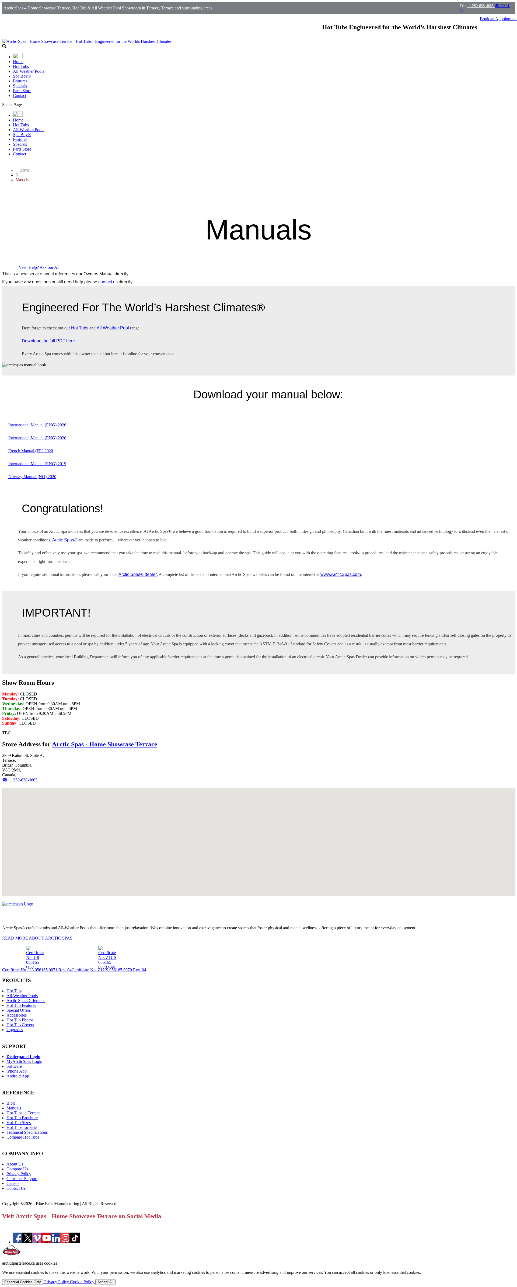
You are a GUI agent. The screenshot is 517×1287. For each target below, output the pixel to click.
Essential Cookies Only (22, 1282)
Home (18, 61)
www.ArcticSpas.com (340, 574)
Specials (20, 86)
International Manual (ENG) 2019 (37, 463)
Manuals (13, 1108)
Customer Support (21, 1178)
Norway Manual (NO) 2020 (32, 476)
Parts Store (22, 90)
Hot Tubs (21, 66)
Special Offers (18, 1010)
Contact (19, 95)
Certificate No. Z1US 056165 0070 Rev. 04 (109, 970)
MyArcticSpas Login (24, 1061)
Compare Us (17, 1169)
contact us (108, 282)
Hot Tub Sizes (18, 1122)
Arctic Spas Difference (25, 1000)
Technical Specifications (27, 1132)
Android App (17, 1076)
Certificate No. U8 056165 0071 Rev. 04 (37, 970)
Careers (12, 1183)
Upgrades (14, 1029)
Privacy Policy (18, 1173)
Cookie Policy (82, 1281)
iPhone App (16, 1071)
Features (20, 81)
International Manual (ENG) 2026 (37, 425)
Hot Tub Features (21, 1005)
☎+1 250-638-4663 (19, 780)
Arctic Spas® (64, 540)
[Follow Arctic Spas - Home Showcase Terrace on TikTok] (74, 1242)
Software (14, 1066)
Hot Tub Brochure (22, 1117)
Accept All (105, 1282)
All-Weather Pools (28, 71)
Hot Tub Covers (20, 1024)
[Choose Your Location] (18, 56)
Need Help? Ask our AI (38, 267)
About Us (14, 1164)
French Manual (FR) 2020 (30, 450)
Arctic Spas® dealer (137, 574)
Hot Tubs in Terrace (23, 1113)
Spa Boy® (22, 76)
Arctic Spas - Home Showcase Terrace (104, 744)
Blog (10, 1103)
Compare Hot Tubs (22, 1137)
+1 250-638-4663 (481, 6)
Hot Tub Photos (19, 1020)
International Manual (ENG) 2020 (37, 438)
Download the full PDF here (48, 341)
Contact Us (16, 1188)
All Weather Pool (113, 328)
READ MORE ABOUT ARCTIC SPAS (37, 938)
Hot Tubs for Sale (21, 1127)
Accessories (16, 1015)
